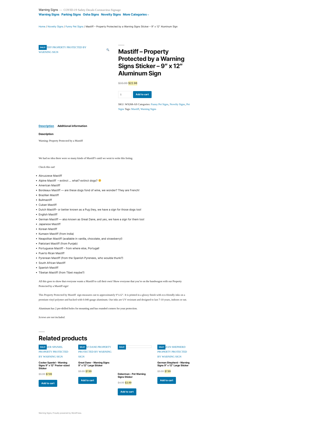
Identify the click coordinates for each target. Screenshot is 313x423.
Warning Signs (48, 10)
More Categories (135, 14)
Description (46, 126)
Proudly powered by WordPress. (67, 413)
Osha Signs (91, 14)
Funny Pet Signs (74, 26)
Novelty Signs (111, 14)
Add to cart (142, 94)
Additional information (72, 126)
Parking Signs (71, 14)
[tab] (46, 126)
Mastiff (135, 109)
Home (42, 26)
